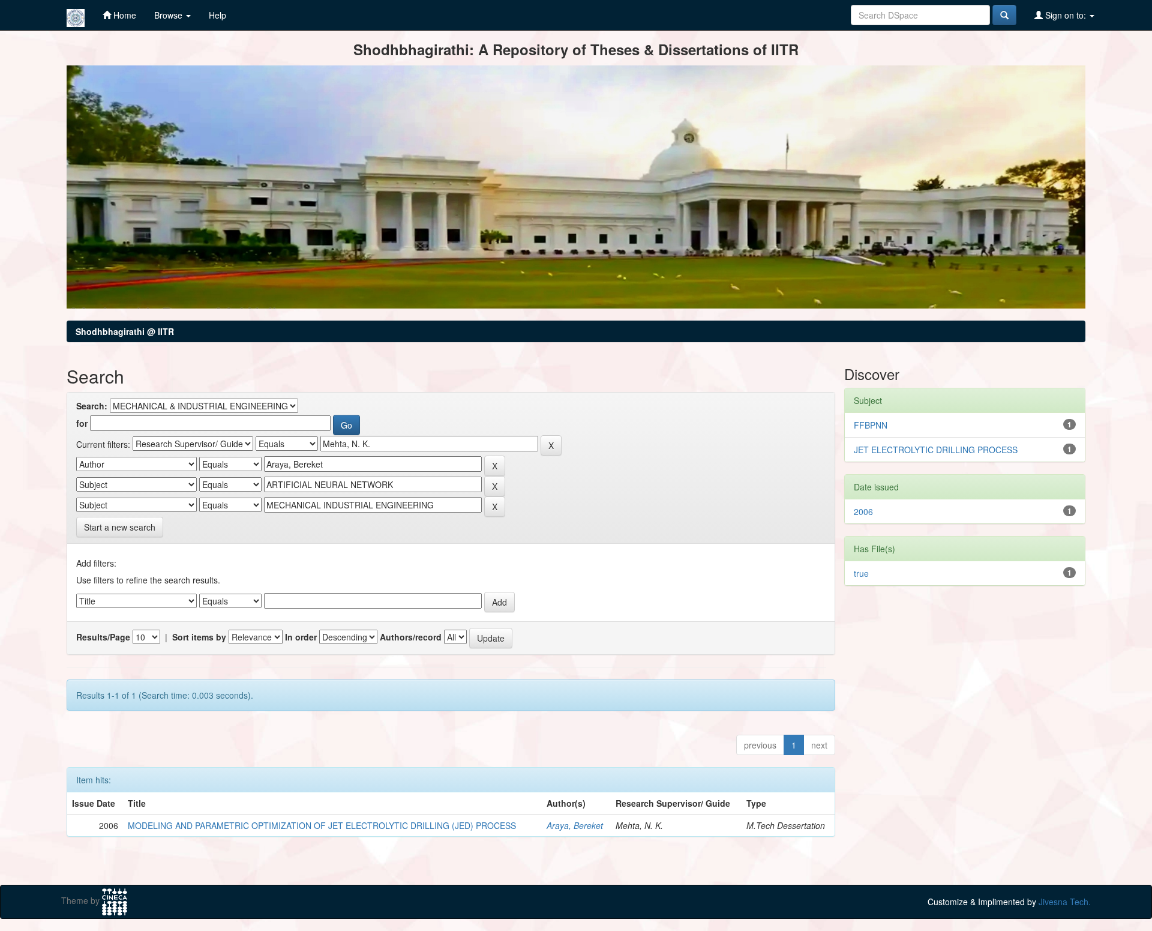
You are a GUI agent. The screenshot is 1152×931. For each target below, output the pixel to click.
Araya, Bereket (575, 825)
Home (123, 15)
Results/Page (103, 637)
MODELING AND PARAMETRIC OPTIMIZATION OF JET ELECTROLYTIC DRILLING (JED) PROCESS (322, 825)
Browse (169, 15)
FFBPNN (870, 425)
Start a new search (119, 527)
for (82, 423)
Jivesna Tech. (1065, 902)
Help (217, 15)
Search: (91, 406)
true (861, 573)
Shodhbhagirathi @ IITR (125, 331)
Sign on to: (1065, 15)
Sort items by (199, 637)
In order (301, 637)
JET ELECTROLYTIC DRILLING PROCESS (936, 450)
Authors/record (411, 637)
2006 (863, 511)
